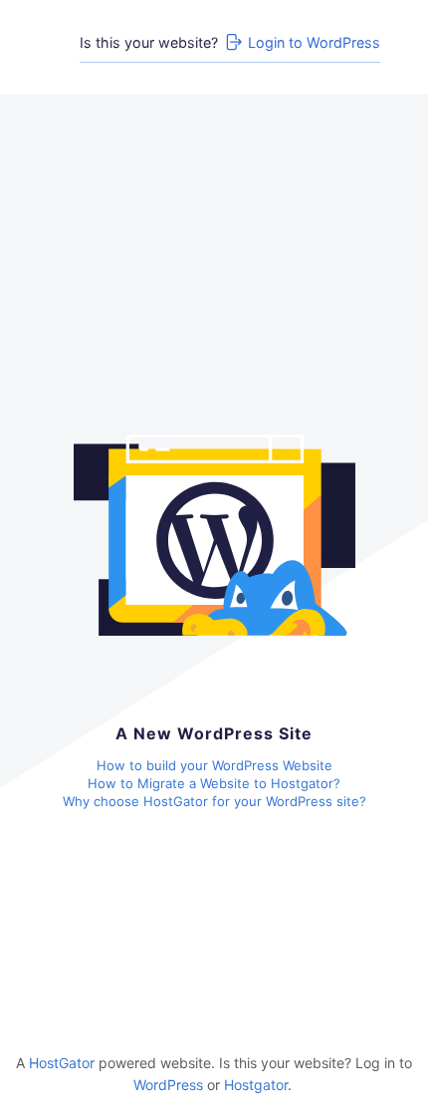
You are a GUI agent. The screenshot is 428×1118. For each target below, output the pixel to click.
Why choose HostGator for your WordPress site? (214, 801)
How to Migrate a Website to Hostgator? (214, 783)
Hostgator (256, 1084)
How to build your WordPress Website (214, 765)
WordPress (168, 1084)
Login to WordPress (314, 42)
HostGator (62, 1062)
